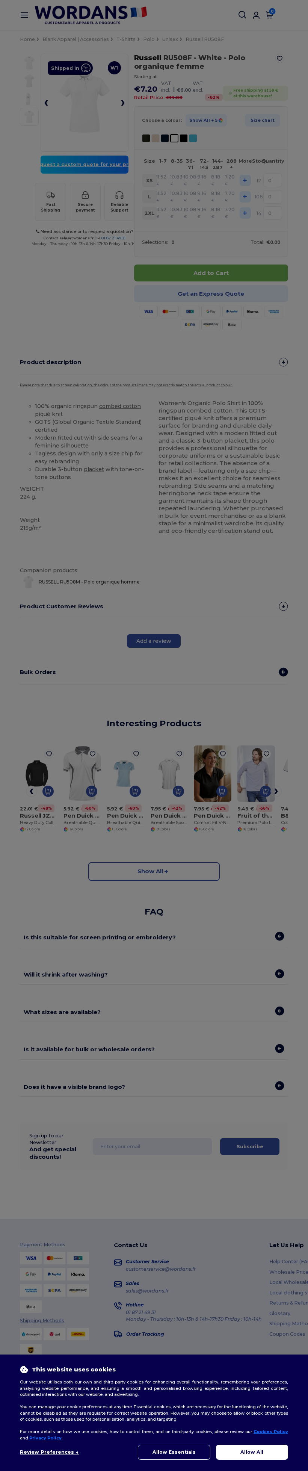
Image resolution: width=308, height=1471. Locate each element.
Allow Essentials (174, 1452)
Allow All (251, 1452)
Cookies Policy (271, 1431)
